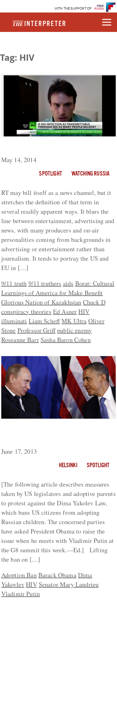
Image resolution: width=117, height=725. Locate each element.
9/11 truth (14, 283)
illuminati (14, 321)
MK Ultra (73, 321)
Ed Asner (65, 311)
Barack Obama (57, 575)
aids (68, 283)
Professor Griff (36, 330)
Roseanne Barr (20, 339)
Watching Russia (90, 174)
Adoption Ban (19, 575)
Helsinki (68, 465)
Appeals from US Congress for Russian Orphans (46, 434)
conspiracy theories (26, 311)
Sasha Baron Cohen (66, 339)
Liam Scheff (44, 321)
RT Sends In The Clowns (37, 147)
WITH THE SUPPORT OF (73, 9)
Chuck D (94, 302)
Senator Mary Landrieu (69, 584)
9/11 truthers (44, 283)
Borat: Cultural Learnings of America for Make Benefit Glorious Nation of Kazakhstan (57, 292)
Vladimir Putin (20, 594)
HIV (83, 311)
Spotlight (50, 174)
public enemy (74, 330)
